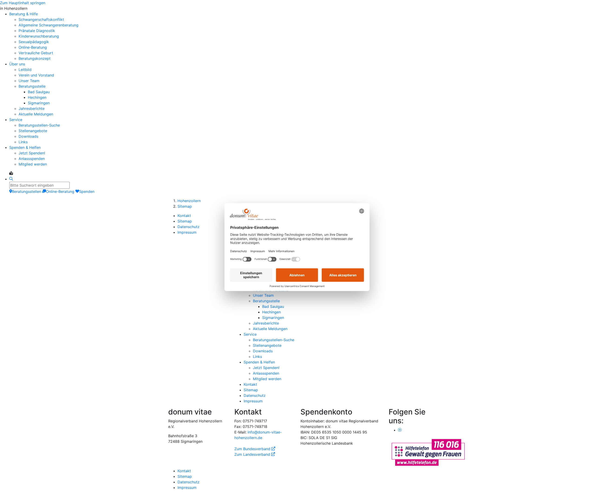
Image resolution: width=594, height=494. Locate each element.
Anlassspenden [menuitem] (32, 158)
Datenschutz (189, 226)
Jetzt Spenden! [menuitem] (32, 153)
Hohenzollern (189, 200)
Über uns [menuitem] (17, 64)
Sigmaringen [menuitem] (39, 103)
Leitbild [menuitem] (25, 69)
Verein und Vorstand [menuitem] (36, 75)
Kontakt (184, 215)
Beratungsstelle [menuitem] (32, 86)
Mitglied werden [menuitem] (33, 164)
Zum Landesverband (254, 454)
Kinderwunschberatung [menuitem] (39, 36)
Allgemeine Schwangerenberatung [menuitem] (48, 25)
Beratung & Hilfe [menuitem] (23, 14)
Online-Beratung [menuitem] (33, 47)
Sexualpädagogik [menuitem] (34, 41)
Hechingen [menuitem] (37, 97)
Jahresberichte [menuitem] (32, 108)
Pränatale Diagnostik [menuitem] (37, 30)
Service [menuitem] (15, 119)
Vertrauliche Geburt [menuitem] (36, 53)
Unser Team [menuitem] (29, 80)
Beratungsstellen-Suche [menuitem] (39, 125)
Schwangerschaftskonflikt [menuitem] (41, 19)
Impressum (187, 232)
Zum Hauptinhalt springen (22, 2)
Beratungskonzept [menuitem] (35, 58)
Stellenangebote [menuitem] (33, 130)
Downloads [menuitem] (28, 136)
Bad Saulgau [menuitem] (39, 91)
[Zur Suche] (11, 179)
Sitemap (185, 206)
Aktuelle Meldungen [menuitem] (36, 114)
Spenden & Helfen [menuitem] (25, 147)
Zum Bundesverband (254, 448)
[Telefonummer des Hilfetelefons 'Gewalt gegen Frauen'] (428, 451)
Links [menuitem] (23, 142)
